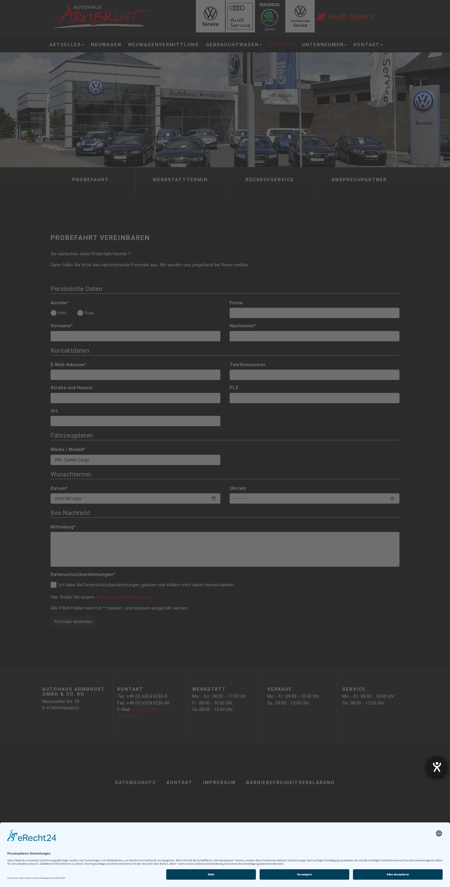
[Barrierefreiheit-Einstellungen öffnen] (437, 767)
